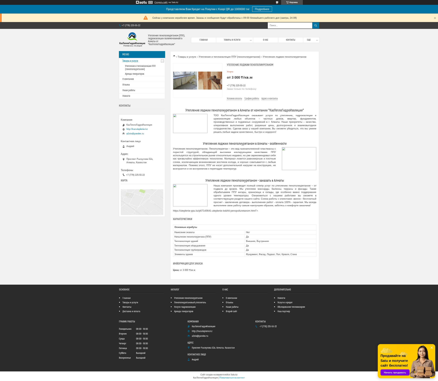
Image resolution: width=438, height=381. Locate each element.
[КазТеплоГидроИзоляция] (132, 40)
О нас (265, 40)
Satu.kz (234, 374)
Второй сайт (231, 311)
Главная (203, 40)
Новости (126, 96)
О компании (128, 79)
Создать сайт (161, 2)
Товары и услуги (232, 40)
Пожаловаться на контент (232, 378)
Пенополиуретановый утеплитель (190, 302)
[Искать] (315, 25)
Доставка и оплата (131, 311)
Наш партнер (284, 311)
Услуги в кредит (285, 302)
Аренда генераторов (134, 74)
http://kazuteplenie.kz (137, 129)
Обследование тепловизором (291, 307)
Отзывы (126, 84)
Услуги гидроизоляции (185, 307)
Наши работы (129, 90)
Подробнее (262, 9)
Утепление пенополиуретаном (188, 298)
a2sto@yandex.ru (135, 133)
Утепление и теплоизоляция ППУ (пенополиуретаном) (229, 56)
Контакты (290, 40)
